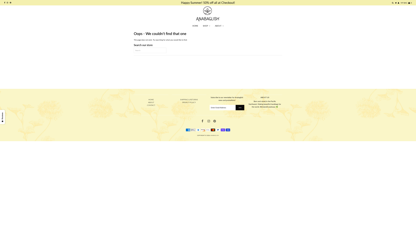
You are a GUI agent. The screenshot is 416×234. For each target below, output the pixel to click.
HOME (151, 99)
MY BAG (406, 3)
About (218, 26)
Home (195, 26)
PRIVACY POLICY (189, 102)
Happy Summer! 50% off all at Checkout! (208, 2)
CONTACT (151, 105)
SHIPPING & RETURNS (189, 99)
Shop (205, 26)
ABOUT (151, 102)
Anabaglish (214, 135)
